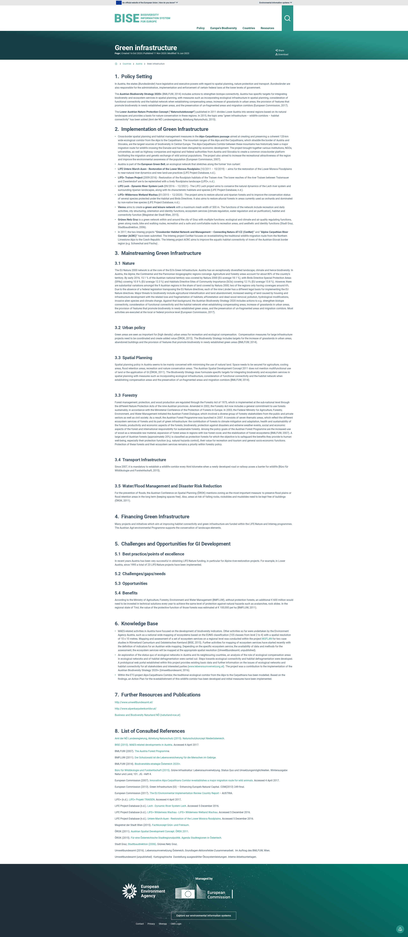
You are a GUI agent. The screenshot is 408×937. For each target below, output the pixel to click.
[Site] (144, 18)
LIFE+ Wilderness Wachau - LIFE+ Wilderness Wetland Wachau (182, 812)
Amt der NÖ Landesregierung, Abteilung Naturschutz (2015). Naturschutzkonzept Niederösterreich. (170, 738)
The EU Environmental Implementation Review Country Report (184, 793)
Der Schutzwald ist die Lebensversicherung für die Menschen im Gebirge (175, 757)
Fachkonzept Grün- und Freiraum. (170, 825)
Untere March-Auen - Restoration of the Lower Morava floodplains (184, 818)
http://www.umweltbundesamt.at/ (134, 702)
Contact (140, 924)
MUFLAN (267, 638)
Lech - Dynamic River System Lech (166, 805)
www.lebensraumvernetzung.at (206, 666)
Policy (201, 28)
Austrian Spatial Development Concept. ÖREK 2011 (159, 831)
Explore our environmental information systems (203, 915)
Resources (267, 28)
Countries (249, 28)
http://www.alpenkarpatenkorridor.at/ (136, 708)
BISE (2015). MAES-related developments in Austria (143, 744)
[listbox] (147, 2)
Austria (139, 64)
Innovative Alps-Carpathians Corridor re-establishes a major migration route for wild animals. (201, 780)
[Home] (116, 64)
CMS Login (176, 924)
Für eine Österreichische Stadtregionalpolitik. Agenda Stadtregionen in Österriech (176, 837)
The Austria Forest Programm (151, 751)
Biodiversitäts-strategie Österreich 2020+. (158, 763)
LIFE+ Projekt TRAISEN (142, 799)
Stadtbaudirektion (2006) (142, 844)
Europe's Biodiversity (223, 28)
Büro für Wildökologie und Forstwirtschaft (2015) (142, 770)
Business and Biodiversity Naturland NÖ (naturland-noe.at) (147, 715)
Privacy (151, 924)
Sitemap (163, 924)
